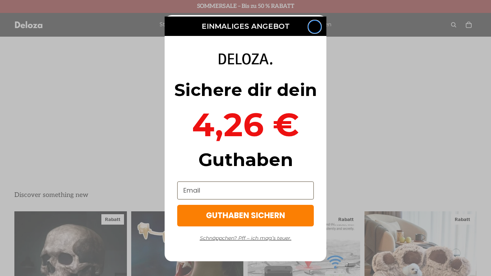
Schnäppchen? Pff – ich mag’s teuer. (246, 238)
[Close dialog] (314, 26)
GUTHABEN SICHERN (245, 215)
